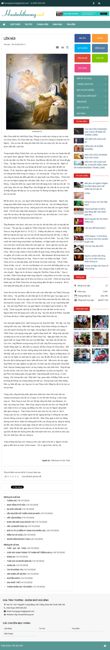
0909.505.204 (39, 3)
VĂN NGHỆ (82, 58)
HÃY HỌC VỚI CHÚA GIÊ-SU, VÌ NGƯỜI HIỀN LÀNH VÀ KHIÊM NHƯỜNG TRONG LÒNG (90, 165)
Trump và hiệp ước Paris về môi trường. (96, 267)
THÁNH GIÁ (11, 501)
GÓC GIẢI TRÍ (83, 107)
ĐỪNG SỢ (11, 557)
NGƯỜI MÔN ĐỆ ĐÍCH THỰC (18, 539)
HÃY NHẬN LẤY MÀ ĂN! (16, 574)
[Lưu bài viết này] (67, 47)
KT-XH (100, 38)
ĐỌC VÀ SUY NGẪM (85, 90)
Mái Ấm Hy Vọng (84, 78)
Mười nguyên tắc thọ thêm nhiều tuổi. (96, 220)
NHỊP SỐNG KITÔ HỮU (16, 505)
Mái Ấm (82, 38)
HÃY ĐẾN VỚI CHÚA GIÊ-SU (95, 140)
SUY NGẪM (82, 48)
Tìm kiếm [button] (71, 24)
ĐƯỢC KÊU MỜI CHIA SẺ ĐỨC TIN (20, 522)
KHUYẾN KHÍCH (13, 578)
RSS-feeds (8, 634)
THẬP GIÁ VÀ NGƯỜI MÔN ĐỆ (19, 561)
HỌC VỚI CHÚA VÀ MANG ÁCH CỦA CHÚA (96, 156)
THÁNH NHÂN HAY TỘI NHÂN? (19, 587)
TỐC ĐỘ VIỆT (17, 646)
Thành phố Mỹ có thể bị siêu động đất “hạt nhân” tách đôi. (95, 212)
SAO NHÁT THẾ (13, 582)
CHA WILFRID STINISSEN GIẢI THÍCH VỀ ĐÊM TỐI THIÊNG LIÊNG (96, 132)
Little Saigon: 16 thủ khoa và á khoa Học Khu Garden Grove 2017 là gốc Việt (91, 239)
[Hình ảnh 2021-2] (82, 354)
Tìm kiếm (75, 628)
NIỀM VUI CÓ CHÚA (15, 535)
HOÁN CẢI (11, 565)
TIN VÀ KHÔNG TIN (15, 570)
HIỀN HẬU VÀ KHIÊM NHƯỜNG (94, 147)
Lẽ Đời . (88, 193)
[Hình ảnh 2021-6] (82, 321)
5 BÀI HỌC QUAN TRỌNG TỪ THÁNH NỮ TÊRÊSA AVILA (29, 552)
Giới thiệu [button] (15, 24)
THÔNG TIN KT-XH (85, 84)
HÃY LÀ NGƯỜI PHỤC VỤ (17, 526)
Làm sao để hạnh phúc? (95, 228)
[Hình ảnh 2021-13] (100, 338)
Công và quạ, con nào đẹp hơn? (96, 203)
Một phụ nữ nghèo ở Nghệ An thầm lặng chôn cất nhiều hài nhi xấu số (96, 186)
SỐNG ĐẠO (100, 48)
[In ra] (62, 47)
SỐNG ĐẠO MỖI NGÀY (86, 96)
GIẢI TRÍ (100, 58)
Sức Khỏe (82, 68)
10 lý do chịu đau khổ (94, 246)
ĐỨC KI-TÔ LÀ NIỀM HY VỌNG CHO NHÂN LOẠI (26, 530)
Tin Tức (42, 628)
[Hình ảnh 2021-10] (82, 338)
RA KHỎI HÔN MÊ (14, 509)
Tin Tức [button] (28, 24)
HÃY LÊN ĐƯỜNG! (14, 518)
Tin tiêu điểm (81, 121)
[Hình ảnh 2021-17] (100, 354)
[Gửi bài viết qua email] (57, 47)
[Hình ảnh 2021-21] (100, 321)
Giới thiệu (8, 628)
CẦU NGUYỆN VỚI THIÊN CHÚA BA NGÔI (23, 513)
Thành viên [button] (42, 24)
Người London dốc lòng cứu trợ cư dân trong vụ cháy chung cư (95, 259)
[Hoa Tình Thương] (22, 13)
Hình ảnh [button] (57, 24)
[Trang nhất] (4, 24)
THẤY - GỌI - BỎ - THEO (16, 548)
